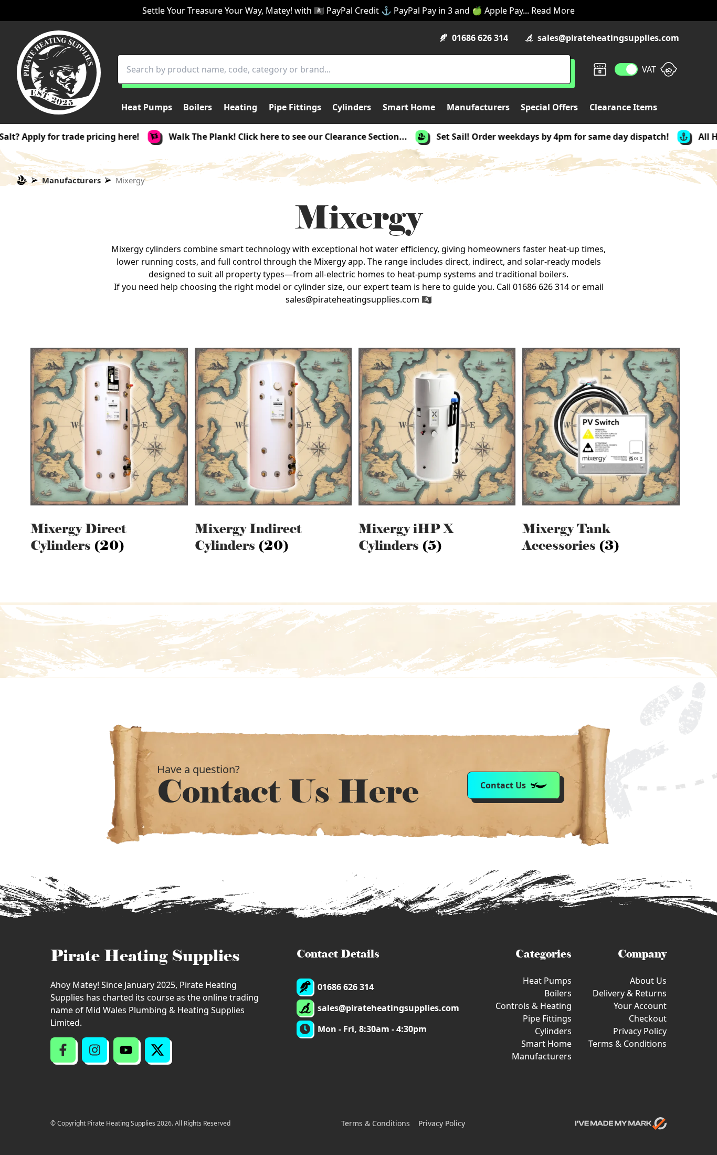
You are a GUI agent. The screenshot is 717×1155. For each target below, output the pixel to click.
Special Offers (549, 107)
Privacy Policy (640, 1031)
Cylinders (553, 1031)
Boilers (558, 993)
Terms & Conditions (627, 1043)
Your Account (640, 1006)
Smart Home (546, 1043)
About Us (648, 980)
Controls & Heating (533, 1006)
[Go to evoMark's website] (621, 1123)
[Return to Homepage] (59, 72)
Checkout (648, 1018)
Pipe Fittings (547, 1018)
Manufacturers (71, 180)
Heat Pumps (547, 980)
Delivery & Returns (630, 993)
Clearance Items (623, 107)
